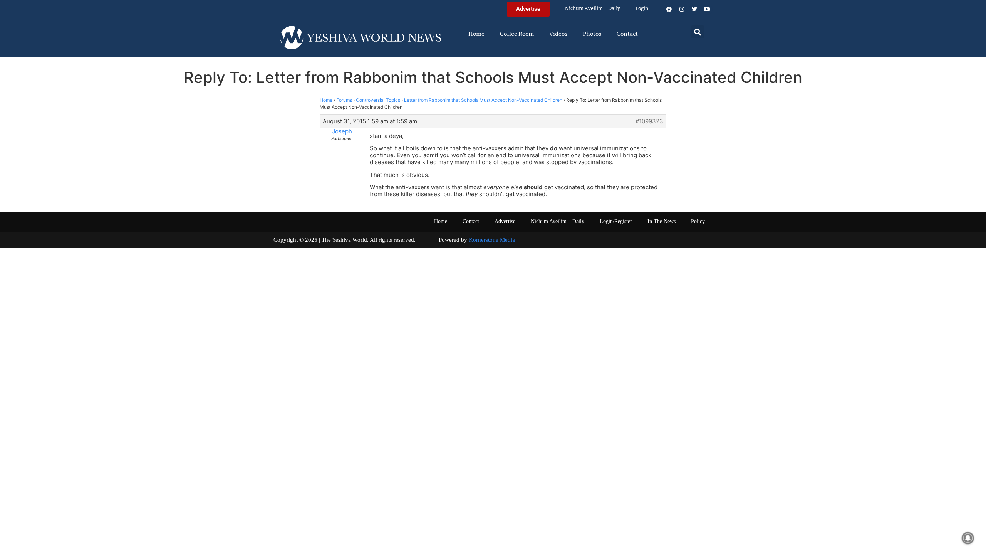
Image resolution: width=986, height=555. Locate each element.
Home (476, 34)
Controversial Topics (378, 100)
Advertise (505, 221)
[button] (697, 31)
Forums (344, 100)
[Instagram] (681, 9)
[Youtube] (707, 9)
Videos (558, 34)
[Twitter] (694, 9)
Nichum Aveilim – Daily (592, 9)
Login (642, 9)
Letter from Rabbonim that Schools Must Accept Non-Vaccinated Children (483, 100)
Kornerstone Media (492, 240)
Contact (627, 34)
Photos (592, 34)
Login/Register (616, 221)
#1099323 (649, 121)
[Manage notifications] (968, 538)
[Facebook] (669, 9)
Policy (698, 221)
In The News (661, 221)
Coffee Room (517, 34)
